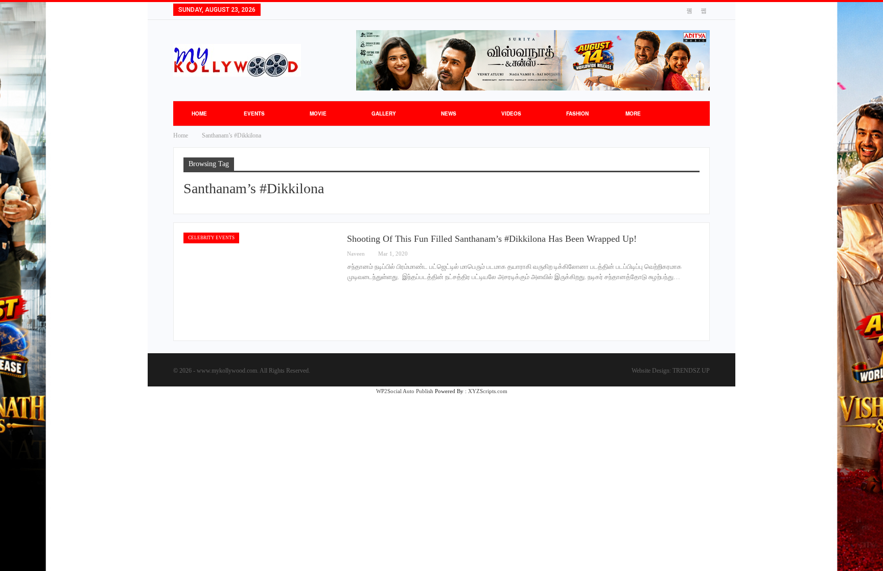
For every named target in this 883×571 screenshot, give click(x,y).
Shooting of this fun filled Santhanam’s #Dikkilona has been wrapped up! (492, 239)
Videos (511, 113)
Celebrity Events (211, 237)
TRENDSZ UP (691, 370)
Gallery (383, 113)
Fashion (577, 113)
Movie (318, 113)
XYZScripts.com (487, 391)
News (448, 113)
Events (254, 113)
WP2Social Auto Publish (404, 391)
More (633, 113)
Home (199, 113)
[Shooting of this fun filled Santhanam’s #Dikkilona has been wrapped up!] (260, 282)
